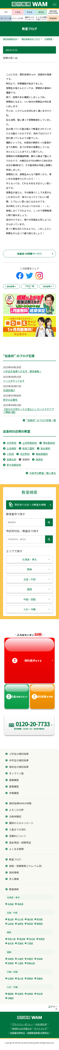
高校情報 (14, 872)
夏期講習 (14, 786)
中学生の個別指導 (18, 760)
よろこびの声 (16, 809)
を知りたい (17, 696)
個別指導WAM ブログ (30, 39)
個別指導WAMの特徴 (20, 803)
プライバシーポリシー (22, 1024)
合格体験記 (15, 816)
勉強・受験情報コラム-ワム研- (25, 866)
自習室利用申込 (17, 1033)
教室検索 (14, 889)
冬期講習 (14, 793)
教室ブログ (15, 859)
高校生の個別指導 (18, 766)
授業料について (17, 836)
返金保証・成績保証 (20, 842)
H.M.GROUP (41, 1024)
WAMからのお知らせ (22, 1028)
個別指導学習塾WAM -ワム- (29, 1017)
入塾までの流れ (17, 829)
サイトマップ (40, 1028)
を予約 (43, 696)
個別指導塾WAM (10, 39)
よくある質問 (16, 849)
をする (28, 660)
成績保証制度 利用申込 (38, 1033)
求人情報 (14, 879)
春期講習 (14, 780)
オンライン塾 (16, 773)
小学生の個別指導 (18, 753)
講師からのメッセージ (21, 823)
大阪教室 (48, 39)
